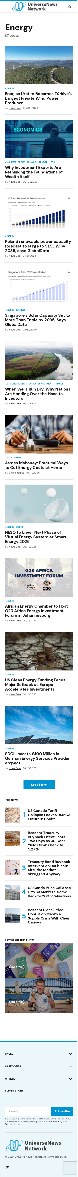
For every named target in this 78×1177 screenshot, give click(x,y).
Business (11, 162)
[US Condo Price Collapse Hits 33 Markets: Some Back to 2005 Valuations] (12, 892)
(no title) (16, 967)
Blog (9, 458)
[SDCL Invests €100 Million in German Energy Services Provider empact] (39, 725)
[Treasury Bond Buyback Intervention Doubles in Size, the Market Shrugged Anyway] (12, 867)
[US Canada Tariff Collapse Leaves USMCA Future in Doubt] (12, 815)
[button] (7, 6)
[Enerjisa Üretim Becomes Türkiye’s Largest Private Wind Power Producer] (39, 65)
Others (10, 1078)
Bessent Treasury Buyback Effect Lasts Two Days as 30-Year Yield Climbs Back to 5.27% (46, 841)
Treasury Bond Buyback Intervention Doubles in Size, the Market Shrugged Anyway (49, 868)
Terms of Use (12, 1124)
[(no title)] (39, 960)
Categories (13, 1066)
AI (7, 384)
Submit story (14, 1090)
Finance (31, 162)
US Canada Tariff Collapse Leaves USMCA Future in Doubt (49, 815)
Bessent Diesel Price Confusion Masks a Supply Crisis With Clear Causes (49, 916)
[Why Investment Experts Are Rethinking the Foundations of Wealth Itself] (39, 139)
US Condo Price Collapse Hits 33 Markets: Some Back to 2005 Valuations (49, 892)
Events (19, 527)
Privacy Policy (54, 1121)
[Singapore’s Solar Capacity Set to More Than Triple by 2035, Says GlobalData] (39, 287)
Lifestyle (42, 162)
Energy (10, 89)
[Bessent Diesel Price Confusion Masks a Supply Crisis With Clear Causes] (12, 915)
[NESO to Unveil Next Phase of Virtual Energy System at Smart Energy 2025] (39, 504)
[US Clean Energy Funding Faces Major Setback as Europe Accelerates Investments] (39, 651)
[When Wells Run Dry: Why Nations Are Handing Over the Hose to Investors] (39, 360)
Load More (39, 784)
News (52, 162)
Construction (18, 384)
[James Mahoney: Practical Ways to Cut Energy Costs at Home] (39, 434)
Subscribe (62, 1111)
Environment (45, 384)
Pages (9, 1053)
